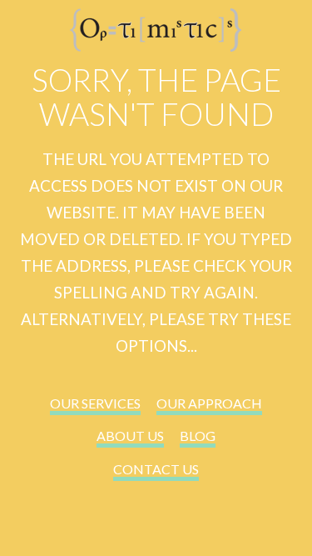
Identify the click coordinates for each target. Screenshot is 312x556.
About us (130, 435)
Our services (95, 403)
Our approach (209, 403)
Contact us (156, 469)
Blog (197, 435)
